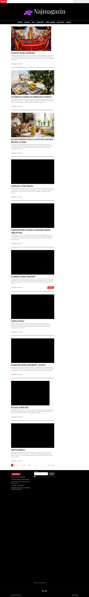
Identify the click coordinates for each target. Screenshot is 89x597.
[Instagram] (46, 591)
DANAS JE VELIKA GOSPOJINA (23, 53)
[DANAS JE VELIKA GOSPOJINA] (31, 50)
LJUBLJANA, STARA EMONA (22, 186)
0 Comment (50, 287)
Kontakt (68, 22)
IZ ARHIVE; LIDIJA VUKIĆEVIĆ (23, 276)
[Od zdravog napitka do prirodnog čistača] (32, 94)
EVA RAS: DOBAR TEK (19, 407)
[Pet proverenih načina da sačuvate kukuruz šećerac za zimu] (32, 136)
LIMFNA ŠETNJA (17, 321)
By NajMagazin (14, 63)
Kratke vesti (60, 22)
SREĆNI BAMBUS (18, 450)
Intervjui (27, 22)
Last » (29, 465)
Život (33, 22)
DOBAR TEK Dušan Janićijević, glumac (28, 365)
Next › (24, 465)
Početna (20, 22)
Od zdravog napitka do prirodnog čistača (31, 97)
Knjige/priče (40, 22)
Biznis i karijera (50, 22)
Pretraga (36, 471)
